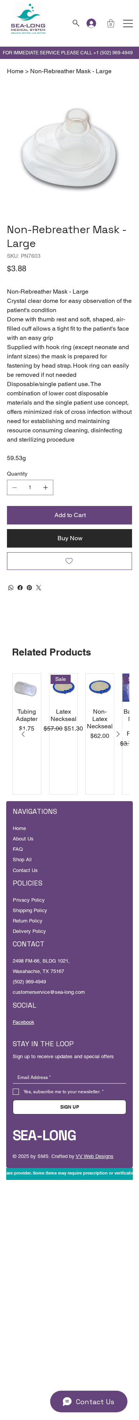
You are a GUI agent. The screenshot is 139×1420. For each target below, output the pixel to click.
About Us (23, 839)
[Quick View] (27, 688)
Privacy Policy (29, 900)
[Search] (75, 23)
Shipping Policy (30, 910)
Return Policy (27, 921)
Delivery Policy (29, 931)
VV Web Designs (95, 1156)
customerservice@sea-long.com (49, 992)
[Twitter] (38, 588)
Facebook (23, 1022)
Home (19, 828)
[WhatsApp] (11, 588)
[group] (70, 734)
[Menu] (128, 23)
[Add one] (45, 487)
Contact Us (25, 870)
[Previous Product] (23, 734)
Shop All (22, 859)
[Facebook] (20, 588)
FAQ (18, 849)
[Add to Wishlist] (69, 561)
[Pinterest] (29, 588)
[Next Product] (118, 734)
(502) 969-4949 (29, 982)
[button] (110, 23)
